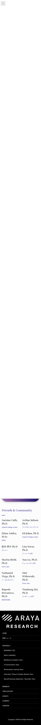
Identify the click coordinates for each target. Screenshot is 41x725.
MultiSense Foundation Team (13, 660)
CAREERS (5, 706)
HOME (4, 633)
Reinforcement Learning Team (13, 669)
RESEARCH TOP (9, 650)
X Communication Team (11, 665)
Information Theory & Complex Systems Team (18, 674)
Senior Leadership (9, 655)
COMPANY (5, 701)
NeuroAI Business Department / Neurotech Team (19, 679)
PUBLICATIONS (7, 691)
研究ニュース (6, 638)
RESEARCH (6, 646)
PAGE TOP (36, 699)
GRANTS (5, 696)
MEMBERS (5, 687)
